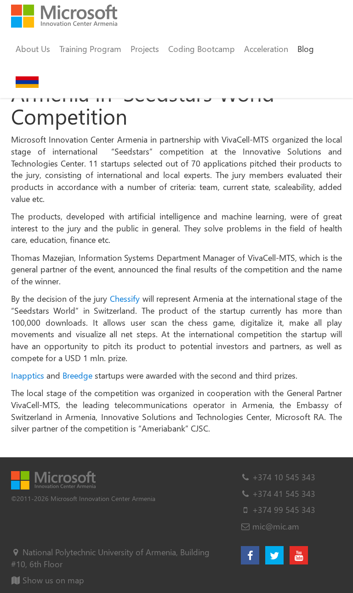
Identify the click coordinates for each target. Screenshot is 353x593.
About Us (33, 48)
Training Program (90, 48)
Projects (145, 48)
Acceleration (266, 48)
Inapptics (27, 375)
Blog (305, 48)
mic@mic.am (275, 526)
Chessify (125, 298)
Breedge (77, 375)
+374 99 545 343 (283, 509)
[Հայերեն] (27, 81)
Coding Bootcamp (201, 48)
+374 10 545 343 (283, 477)
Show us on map (52, 580)
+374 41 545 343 (283, 493)
